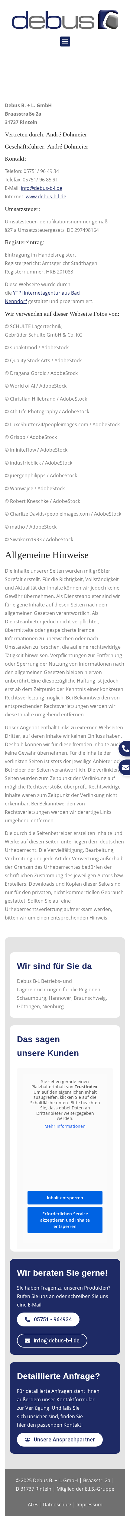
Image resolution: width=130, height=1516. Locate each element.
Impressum (89, 1504)
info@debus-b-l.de (41, 188)
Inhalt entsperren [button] (65, 1198)
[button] (65, 41)
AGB (32, 1504)
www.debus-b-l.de (46, 196)
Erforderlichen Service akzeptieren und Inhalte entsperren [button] (65, 1220)
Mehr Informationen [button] (65, 1126)
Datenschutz (57, 1504)
